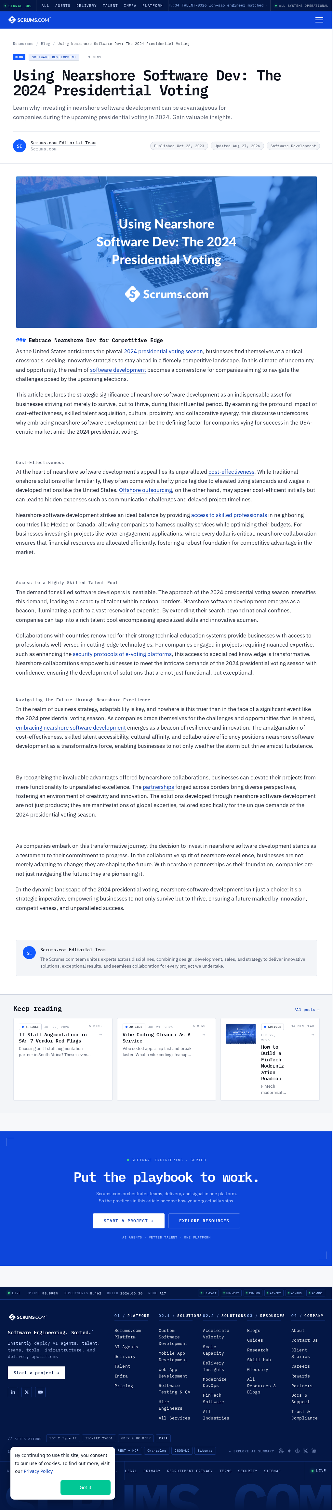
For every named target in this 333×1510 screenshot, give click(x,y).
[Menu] (319, 20)
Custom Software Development (173, 1337)
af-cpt (275, 1293)
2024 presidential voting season (163, 351)
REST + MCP (128, 1450)
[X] (26, 1392)
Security (248, 1471)
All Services (175, 1418)
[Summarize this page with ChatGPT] (281, 1450)
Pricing (123, 1386)
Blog (45, 43)
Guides (255, 1340)
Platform (152, 5)
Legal (131, 1471)
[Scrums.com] (29, 20)
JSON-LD (182, 1450)
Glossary (257, 1369)
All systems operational (303, 6)
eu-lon (254, 1293)
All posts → (307, 1009)
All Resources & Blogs (261, 1386)
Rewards (300, 1376)
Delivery (86, 5)
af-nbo (317, 1293)
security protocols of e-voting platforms (122, 654)
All (45, 5)
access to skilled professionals (229, 515)
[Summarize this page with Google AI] (289, 1450)
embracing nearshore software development (71, 727)
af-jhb (296, 1293)
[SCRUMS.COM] (28, 1317)
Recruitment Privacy (190, 1471)
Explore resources (204, 1220)
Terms (226, 1471)
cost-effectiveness (231, 471)
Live (16, 1293)
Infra (130, 5)
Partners (302, 1386)
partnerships (158, 786)
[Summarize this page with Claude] (313, 1450)
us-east (210, 1293)
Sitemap (205, 1450)
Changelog (156, 1450)
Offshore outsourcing (145, 490)
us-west (232, 1293)
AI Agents (126, 1346)
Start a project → (129, 1220)
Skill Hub (259, 1360)
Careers (300, 1366)
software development (118, 369)
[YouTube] (40, 1392)
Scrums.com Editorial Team (63, 142)
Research (257, 1350)
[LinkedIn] (13, 1392)
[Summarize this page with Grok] (305, 1450)
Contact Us (304, 1340)
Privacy (151, 1471)
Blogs (253, 1330)
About (298, 1330)
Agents (63, 5)
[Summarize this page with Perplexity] (297, 1450)
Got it (85, 1487)
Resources (23, 43)
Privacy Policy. (39, 1471)
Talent (110, 5)
